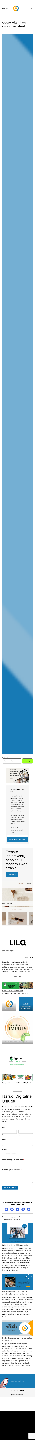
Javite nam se (12, 874)
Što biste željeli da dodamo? (13, 1160)
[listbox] (17, 1154)
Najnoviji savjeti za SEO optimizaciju (15, 1245)
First (3, 1135)
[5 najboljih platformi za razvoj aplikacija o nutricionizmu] (17, 1328)
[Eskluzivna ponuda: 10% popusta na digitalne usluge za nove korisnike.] (17, 1282)
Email (4, 1139)
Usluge (5, 1149)
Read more (15, 1270)
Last (19, 1135)
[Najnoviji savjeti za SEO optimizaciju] (17, 1233)
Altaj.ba (5, 8)
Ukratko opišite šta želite (12, 1170)
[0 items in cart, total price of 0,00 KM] (31, 8)
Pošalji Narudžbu (10, 1187)
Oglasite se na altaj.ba (17, 1395)
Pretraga (5, 757)
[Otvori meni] (25, 8)
